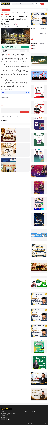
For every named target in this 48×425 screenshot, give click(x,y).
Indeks (35, 423)
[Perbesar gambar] (28, 30)
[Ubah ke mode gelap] (46, 4)
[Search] (33, 4)
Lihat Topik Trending (43, 28)
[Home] (37, 4)
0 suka (3, 89)
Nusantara (3, 97)
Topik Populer (34, 43)
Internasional (34, 412)
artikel (5, 12)
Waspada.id (10, 54)
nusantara (8, 12)
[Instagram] (6, 419)
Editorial (33, 411)
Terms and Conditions (39, 423)
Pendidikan (41, 412)
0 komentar (12, 89)
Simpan (7, 89)
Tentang (29, 423)
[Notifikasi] (39, 4)
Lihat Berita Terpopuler (43, 33)
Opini (40, 411)
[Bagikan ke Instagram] (16, 24)
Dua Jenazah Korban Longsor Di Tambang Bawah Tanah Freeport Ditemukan (20, 12)
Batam (26, 411)
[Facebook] (2, 419)
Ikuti (27, 92)
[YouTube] (9, 419)
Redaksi (32, 423)
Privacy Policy (45, 423)
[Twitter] (4, 419)
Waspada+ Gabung (25, 46)
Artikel (7, 97)
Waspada (2, 12)
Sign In (42, 3)
